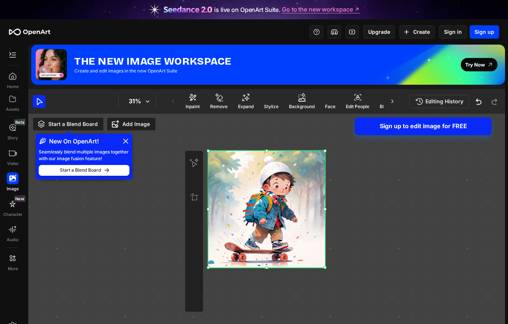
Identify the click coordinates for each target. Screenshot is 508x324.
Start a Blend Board (73, 124)
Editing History (444, 101)
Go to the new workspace (317, 9)
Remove (219, 106)
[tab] (192, 101)
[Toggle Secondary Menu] (13, 55)
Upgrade (379, 32)
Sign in (453, 32)
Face (330, 106)
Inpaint (193, 106)
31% (135, 101)
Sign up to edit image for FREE (423, 126)
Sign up (484, 32)
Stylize (271, 106)
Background (302, 106)
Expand (246, 106)
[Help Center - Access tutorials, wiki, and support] (316, 32)
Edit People (357, 106)
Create (421, 32)
